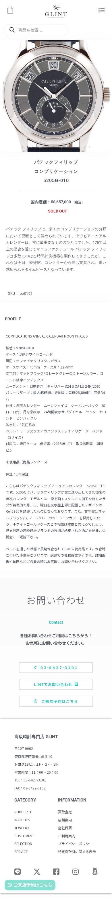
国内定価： (41, 202)
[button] (101, 10)
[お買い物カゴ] (10, 9)
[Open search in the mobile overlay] (36, 30)
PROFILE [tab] (13, 319)
